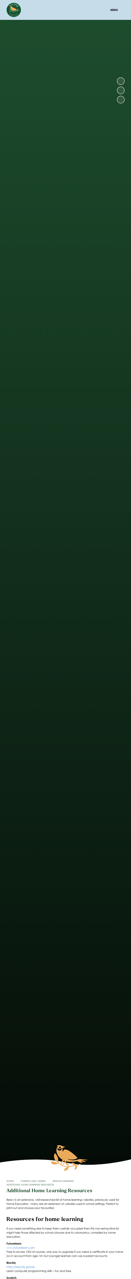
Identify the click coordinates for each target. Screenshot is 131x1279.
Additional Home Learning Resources (30, 1184)
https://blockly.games (20, 1267)
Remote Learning (63, 1181)
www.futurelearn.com (20, 1247)
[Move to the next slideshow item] (121, 81)
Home (10, 1181)
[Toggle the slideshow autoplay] (121, 99)
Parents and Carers (33, 1181)
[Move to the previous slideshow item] (121, 90)
